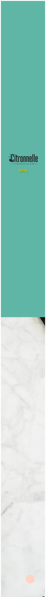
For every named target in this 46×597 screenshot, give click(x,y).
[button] (23, 171)
